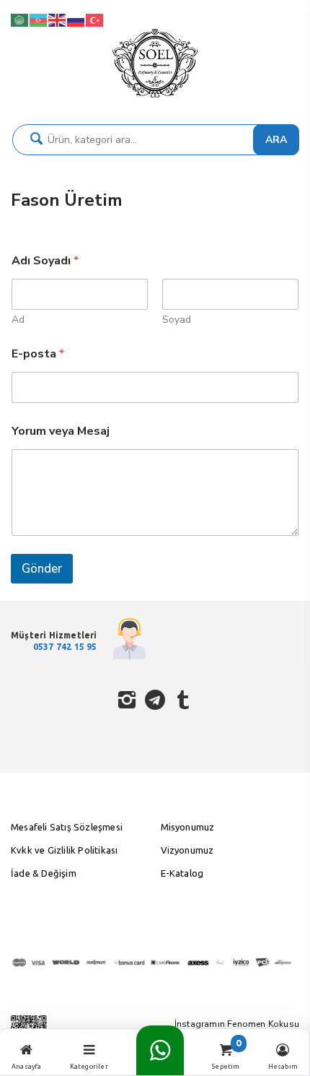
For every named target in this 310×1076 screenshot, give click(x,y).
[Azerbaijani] (39, 19)
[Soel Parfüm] (155, 98)
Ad (18, 319)
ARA (276, 140)
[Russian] (76, 19)
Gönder (42, 568)
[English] (57, 19)
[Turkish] (95, 19)
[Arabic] (20, 19)
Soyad (176, 319)
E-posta (38, 354)
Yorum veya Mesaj (61, 431)
